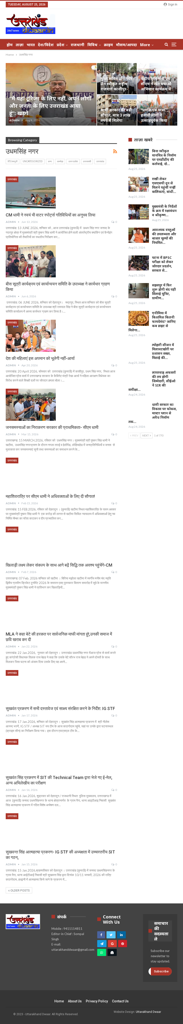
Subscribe (161, 971)
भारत (31, 44)
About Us (75, 1001)
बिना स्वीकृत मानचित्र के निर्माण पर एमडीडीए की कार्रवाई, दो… (164, 157)
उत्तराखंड (100, 161)
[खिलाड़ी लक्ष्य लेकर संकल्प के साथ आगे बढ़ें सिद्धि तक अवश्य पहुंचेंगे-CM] (31, 543)
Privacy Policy (97, 1001)
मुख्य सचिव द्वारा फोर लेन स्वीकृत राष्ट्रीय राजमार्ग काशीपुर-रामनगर (116, 86)
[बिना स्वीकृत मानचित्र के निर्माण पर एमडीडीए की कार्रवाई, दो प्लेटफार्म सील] (138, 156)
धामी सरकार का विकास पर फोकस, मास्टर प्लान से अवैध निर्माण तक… (152, 413)
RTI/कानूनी (12, 161)
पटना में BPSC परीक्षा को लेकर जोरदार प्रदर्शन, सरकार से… (162, 264)
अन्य (50, 161)
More (145, 44)
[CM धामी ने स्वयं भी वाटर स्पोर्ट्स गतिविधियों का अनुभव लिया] (31, 192)
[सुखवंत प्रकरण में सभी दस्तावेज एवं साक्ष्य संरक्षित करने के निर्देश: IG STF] (31, 686)
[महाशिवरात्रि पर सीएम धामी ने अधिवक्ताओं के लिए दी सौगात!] (31, 474)
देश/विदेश (46, 44)
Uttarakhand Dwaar (148, 1012)
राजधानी (77, 44)
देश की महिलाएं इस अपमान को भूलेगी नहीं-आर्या (40, 358)
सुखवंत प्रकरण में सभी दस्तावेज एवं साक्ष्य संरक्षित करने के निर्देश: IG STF (60, 708)
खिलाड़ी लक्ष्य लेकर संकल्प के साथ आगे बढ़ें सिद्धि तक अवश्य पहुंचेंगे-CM (59, 565)
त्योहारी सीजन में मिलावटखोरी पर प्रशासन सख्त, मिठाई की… (163, 351)
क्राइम (108, 44)
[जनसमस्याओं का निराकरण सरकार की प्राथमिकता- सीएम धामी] (31, 405)
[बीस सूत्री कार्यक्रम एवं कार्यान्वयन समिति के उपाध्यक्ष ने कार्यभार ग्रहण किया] (31, 261)
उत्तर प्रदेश (73, 161)
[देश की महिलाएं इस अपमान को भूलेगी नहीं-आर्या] (31, 336)
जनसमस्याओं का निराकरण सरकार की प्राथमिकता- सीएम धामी (52, 427)
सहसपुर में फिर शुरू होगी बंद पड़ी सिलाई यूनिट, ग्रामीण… (164, 291)
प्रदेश (60, 44)
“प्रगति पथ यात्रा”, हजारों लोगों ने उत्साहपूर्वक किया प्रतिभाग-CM (154, 117)
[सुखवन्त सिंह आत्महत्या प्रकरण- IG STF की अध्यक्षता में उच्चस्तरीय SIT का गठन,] (31, 829)
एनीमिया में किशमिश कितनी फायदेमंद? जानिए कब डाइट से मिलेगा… (152, 321)
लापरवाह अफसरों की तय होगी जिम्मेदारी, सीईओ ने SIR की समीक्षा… (152, 381)
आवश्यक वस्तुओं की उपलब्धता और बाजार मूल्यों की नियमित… (164, 236)
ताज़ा (20, 44)
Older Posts (20, 890)
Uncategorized (33, 161)
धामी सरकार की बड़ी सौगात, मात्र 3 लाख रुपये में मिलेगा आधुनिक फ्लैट (116, 117)
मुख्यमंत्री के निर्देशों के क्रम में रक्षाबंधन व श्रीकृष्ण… (164, 210)
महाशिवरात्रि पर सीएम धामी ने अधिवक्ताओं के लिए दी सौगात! (50, 496)
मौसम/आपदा (126, 44)
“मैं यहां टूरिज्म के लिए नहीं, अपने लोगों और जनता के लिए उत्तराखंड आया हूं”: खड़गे (50, 106)
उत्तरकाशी (87, 161)
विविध (92, 44)
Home (59, 1001)
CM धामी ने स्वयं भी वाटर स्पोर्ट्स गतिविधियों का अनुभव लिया (50, 214)
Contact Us (120, 1001)
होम (10, 44)
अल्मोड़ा (60, 161)
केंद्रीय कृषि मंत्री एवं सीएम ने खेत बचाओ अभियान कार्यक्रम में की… (156, 86)
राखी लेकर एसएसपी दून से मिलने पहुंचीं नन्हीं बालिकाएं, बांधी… (164, 185)
